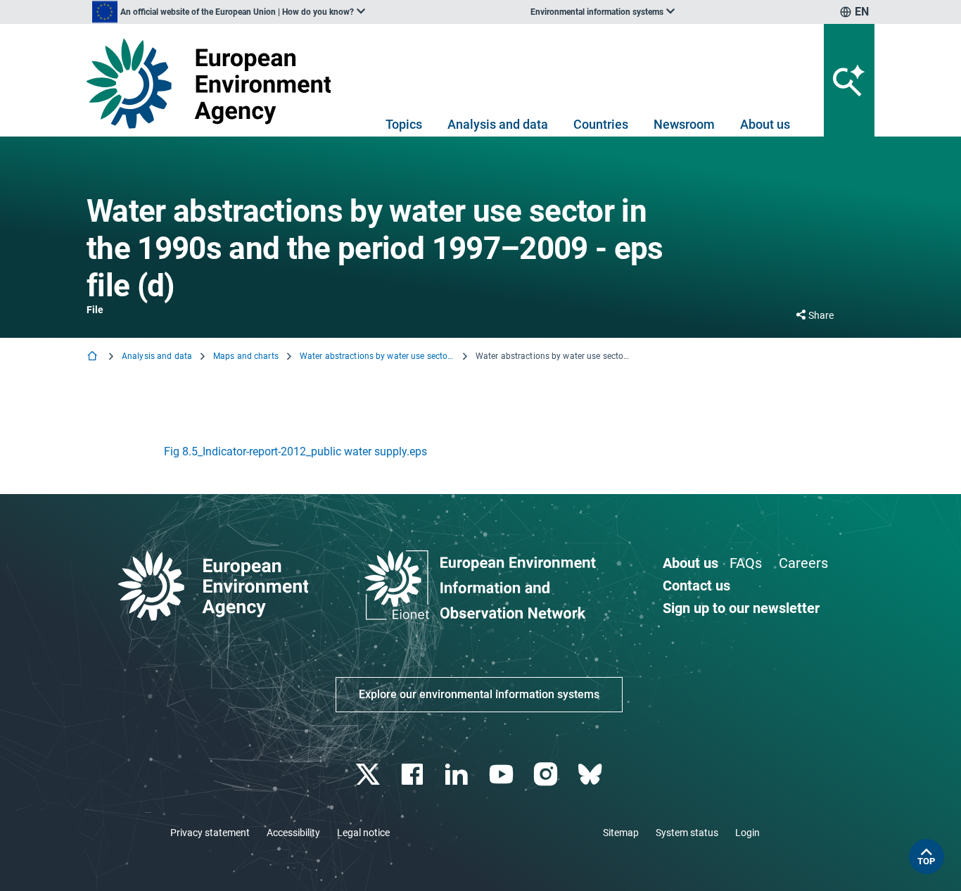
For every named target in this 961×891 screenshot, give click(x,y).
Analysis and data (497, 124)
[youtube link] (503, 774)
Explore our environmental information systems (479, 694)
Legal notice (363, 832)
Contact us (696, 585)
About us (765, 124)
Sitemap (621, 832)
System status (687, 832)
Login (747, 832)
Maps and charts (246, 356)
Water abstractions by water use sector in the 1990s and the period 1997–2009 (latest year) (377, 356)
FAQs (746, 563)
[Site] (214, 83)
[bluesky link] (591, 774)
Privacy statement (210, 832)
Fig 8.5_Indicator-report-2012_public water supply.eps (295, 451)
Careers (803, 563)
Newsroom (684, 124)
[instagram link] (547, 774)
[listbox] (229, 12)
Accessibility (293, 832)
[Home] (94, 357)
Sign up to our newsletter (741, 608)
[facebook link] (414, 774)
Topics (404, 124)
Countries (600, 124)
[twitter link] (369, 774)
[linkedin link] (458, 774)
